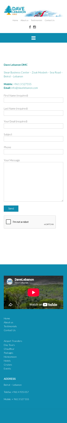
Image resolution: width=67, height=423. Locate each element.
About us (24, 20)
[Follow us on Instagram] (34, 27)
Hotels (7, 360)
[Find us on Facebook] (30, 27)
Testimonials (36, 20)
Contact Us (49, 20)
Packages (8, 352)
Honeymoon (10, 356)
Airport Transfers (13, 340)
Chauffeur (9, 348)
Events (7, 368)
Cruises (8, 364)
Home (15, 20)
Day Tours (9, 344)
